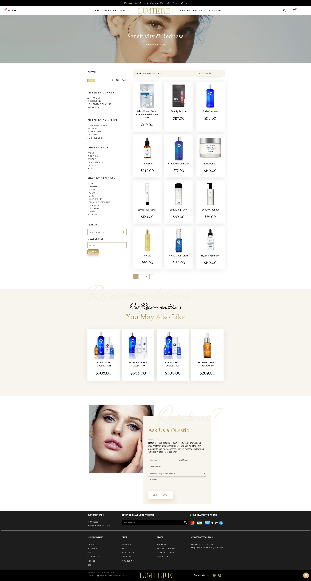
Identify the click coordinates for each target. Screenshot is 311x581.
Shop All (126, 544)
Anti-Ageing (94, 98)
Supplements (94, 208)
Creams (91, 189)
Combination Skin (97, 125)
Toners (91, 211)
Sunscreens (93, 205)
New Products (129, 553)
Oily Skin (92, 134)
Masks (90, 196)
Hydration (93, 107)
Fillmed (91, 165)
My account (215, 10)
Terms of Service (165, 553)
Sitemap (125, 575)
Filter (91, 80)
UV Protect (93, 214)
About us (185, 10)
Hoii (89, 168)
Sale (124, 549)
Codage (91, 159)
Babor (91, 153)
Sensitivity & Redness (99, 104)
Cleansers (93, 186)
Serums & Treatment (98, 202)
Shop (122, 10)
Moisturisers (94, 199)
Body (90, 183)
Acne (90, 110)
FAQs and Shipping (166, 549)
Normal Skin (94, 131)
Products (109, 10)
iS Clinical (93, 156)
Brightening (94, 101)
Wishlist (12, 10)
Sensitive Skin (95, 138)
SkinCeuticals (95, 162)
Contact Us (199, 10)
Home (97, 10)
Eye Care (92, 193)
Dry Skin (92, 128)
